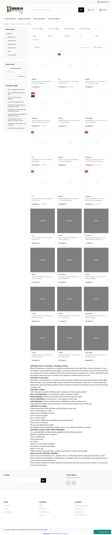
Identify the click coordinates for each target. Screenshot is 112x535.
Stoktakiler (37, 47)
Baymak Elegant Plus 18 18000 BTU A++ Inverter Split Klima (68, 160)
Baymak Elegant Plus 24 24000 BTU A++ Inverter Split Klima (68, 199)
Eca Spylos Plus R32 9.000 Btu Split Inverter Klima (41, 238)
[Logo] (16, 9)
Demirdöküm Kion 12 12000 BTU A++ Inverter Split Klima (96, 121)
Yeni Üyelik (6, 505)
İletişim (41, 505)
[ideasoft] (46, 534)
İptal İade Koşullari (80, 512)
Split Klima (29, 24)
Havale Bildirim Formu (45, 512)
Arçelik (60, 235)
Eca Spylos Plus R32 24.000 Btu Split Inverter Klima (42, 199)
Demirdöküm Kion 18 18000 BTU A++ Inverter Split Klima (96, 316)
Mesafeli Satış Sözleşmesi (82, 505)
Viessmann (35, 118)
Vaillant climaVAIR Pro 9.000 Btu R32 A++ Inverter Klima (42, 277)
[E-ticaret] (56, 534)
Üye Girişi (6, 509)
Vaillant (60, 118)
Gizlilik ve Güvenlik (80, 509)
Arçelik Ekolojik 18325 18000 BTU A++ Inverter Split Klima (42, 316)
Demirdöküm (88, 118)
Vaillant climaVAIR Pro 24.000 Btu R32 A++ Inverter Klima (69, 356)
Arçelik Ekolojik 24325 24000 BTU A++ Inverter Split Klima (42, 356)
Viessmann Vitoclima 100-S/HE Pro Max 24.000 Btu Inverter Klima (95, 199)
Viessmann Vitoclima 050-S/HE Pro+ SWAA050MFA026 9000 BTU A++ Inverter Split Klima (95, 238)
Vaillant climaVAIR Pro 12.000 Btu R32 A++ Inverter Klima (69, 121)
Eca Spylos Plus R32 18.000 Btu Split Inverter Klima (42, 160)
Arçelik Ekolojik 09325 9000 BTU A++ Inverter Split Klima (68, 238)
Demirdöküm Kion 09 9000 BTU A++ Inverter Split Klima (68, 277)
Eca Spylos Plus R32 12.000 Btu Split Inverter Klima (68, 82)
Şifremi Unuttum (8, 512)
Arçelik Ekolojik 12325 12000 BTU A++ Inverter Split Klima (96, 277)
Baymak (34, 79)
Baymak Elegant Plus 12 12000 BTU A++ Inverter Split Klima (95, 82)
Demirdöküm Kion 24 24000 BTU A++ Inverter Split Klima (96, 356)
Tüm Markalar (21, 76)
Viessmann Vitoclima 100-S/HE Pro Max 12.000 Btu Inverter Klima (41, 121)
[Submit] (43, 480)
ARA (81, 10)
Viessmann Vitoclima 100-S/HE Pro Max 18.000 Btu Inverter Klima (95, 160)
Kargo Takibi (42, 515)
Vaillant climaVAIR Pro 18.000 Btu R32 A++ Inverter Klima (69, 316)
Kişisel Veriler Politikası (81, 515)
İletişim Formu (42, 509)
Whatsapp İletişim (104, 532)
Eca (59, 79)
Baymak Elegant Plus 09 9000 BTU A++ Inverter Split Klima (41, 82)
